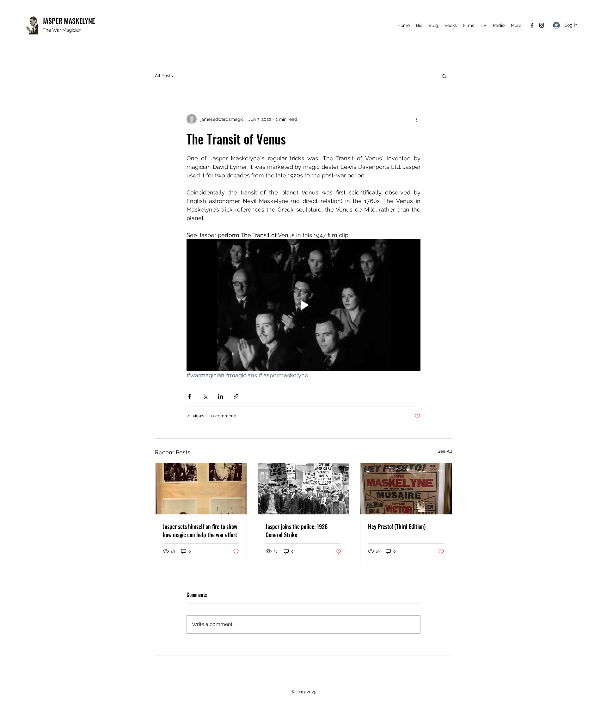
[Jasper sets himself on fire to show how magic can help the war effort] (201, 488)
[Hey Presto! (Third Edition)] (406, 488)
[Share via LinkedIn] (221, 396)
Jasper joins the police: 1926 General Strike (297, 530)
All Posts (164, 75)
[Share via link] (236, 396)
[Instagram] (541, 25)
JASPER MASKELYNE (69, 20)
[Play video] (303, 305)
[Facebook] (532, 25)
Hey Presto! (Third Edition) (397, 526)
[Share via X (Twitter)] (205, 396)
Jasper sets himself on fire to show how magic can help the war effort (200, 530)
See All (445, 451)
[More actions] (416, 119)
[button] (444, 75)
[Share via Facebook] (190, 396)
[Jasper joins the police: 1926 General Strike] (303, 488)
